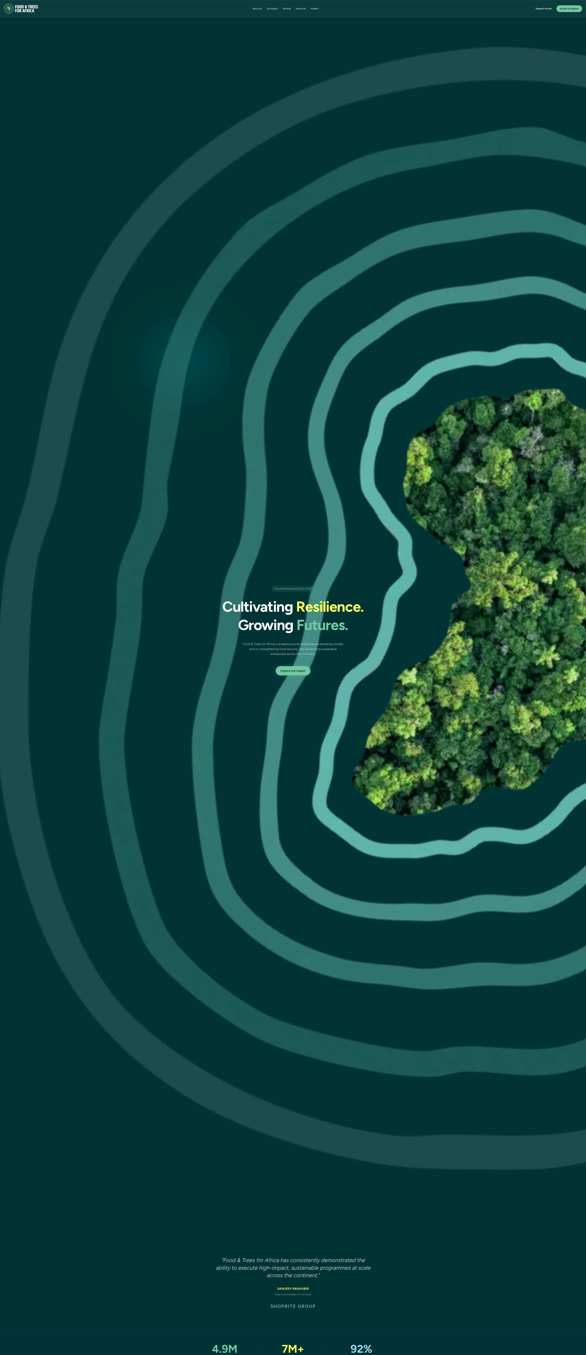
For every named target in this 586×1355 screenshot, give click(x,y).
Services (287, 8)
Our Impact (272, 8)
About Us (257, 8)
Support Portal (544, 8)
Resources (301, 8)
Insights (315, 8)
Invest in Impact (569, 8)
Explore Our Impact (293, 670)
